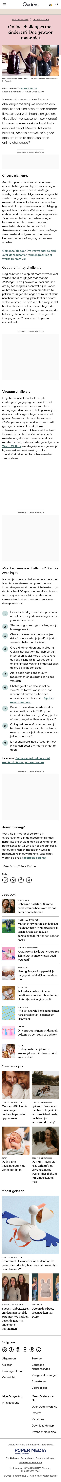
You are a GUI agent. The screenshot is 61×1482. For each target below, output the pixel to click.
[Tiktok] (38, 1349)
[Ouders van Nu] (30, 4)
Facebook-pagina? (34, 857)
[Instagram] (18, 1349)
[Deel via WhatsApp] (13, 880)
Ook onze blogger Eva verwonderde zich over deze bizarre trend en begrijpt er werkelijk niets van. (29, 255)
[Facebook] (11, 1349)
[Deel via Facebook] (21, 880)
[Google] (4, 1349)
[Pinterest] (32, 1349)
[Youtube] (25, 1349)
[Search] (57, 4)
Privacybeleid (27, 1458)
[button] (45, 1458)
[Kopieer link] (5, 880)
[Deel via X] (29, 880)
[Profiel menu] (50, 4)
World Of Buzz (11, 446)
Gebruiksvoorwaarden (30, 1462)
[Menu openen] (4, 4)
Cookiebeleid (12, 1458)
